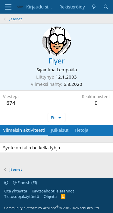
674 (10, 102)
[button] (6, 182)
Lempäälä (67, 69)
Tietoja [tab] (81, 130)
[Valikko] (8, 7)
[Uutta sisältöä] (94, 6)
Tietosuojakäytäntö (21, 196)
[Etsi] (106, 6)
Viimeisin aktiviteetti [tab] (24, 130)
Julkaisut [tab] (59, 130)
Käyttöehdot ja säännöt (53, 191)
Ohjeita (50, 196)
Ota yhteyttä (15, 191)
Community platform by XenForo (52, 207)
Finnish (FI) (27, 182)
